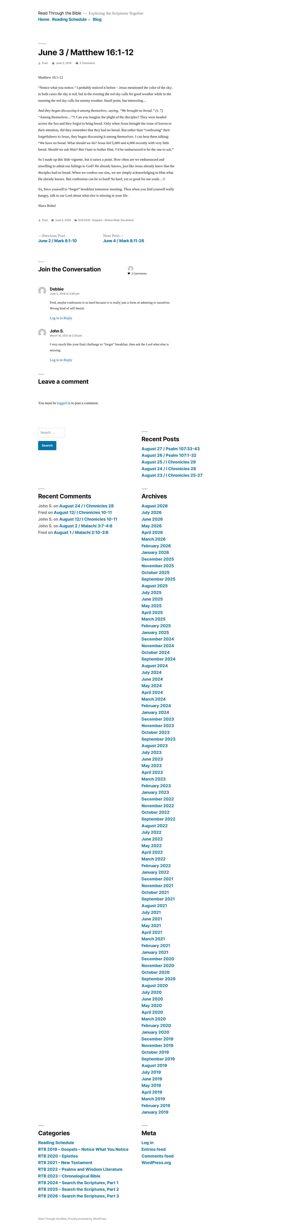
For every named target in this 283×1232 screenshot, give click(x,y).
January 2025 (155, 632)
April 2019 (152, 1092)
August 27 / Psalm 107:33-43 (171, 448)
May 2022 (152, 845)
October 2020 (156, 972)
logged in (63, 403)
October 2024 (156, 652)
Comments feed (158, 1156)
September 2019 (158, 1058)
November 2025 (158, 565)
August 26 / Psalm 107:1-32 (169, 455)
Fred (45, 63)
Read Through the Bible (59, 13)
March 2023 (154, 779)
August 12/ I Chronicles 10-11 (83, 512)
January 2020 (155, 1032)
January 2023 (155, 792)
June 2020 (152, 999)
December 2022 (158, 799)
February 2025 (156, 625)
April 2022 (152, 852)
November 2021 (157, 885)
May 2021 (151, 925)
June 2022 (152, 839)
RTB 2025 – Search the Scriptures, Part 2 (78, 1189)
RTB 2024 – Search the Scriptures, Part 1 (78, 1182)
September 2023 (158, 739)
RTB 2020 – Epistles (58, 1156)
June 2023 (152, 759)
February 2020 (156, 1025)
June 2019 (152, 1078)
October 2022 (156, 812)
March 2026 (154, 539)
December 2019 (157, 1038)
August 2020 (155, 985)
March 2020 (154, 1018)
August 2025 (155, 585)
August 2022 (155, 825)
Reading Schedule (69, 19)
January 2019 (155, 1112)
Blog (97, 19)
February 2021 (156, 945)
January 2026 (155, 552)
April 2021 (152, 932)
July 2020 (152, 992)
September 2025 (158, 579)
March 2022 (154, 858)
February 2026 (156, 545)
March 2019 (153, 1098)
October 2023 (156, 732)
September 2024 (159, 659)
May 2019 (151, 1085)
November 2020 (158, 965)
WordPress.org (156, 1162)
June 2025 (152, 599)
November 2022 (158, 805)
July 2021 (151, 912)
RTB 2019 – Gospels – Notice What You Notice (83, 1149)
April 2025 (152, 612)
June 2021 (152, 918)
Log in (147, 1142)
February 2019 (156, 1105)
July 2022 (151, 832)
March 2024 (154, 699)
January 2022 (155, 872)
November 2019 (157, 1045)
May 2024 (152, 685)
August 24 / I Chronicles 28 (169, 468)
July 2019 (151, 1072)
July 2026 (151, 512)
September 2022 (158, 819)
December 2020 (158, 958)
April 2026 (152, 532)
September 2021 (158, 898)
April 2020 (152, 1012)
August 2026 (155, 505)
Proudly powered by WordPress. (87, 1218)
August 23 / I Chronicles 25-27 (172, 475)
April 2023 (152, 772)
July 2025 (151, 592)
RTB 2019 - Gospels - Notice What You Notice (106, 220)
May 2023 (152, 765)
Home (43, 19)
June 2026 (152, 519)
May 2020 (152, 1005)
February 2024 (156, 705)
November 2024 (158, 645)
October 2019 (155, 1052)
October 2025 (156, 572)
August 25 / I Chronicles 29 (169, 462)
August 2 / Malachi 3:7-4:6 (85, 525)
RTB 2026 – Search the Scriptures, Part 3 (78, 1196)
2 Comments (87, 63)
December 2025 (158, 559)
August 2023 (155, 745)
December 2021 (157, 878)
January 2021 (155, 952)
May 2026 (152, 525)
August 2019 (154, 1065)
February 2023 (156, 785)
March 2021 (153, 938)
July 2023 (151, 752)
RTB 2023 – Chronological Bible (69, 1176)
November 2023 (158, 725)
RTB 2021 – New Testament (65, 1162)
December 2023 (158, 719)
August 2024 (155, 665)
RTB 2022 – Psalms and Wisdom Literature (80, 1169)
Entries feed (154, 1149)
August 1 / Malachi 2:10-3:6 (81, 532)
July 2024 (152, 672)
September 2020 (159, 978)
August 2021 (154, 905)
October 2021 (155, 892)
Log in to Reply (61, 318)
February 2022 (156, 865)
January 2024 (155, 712)
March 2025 (154, 619)
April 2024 (152, 692)
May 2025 (152, 605)
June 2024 (152, 679)
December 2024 (158, 639)
